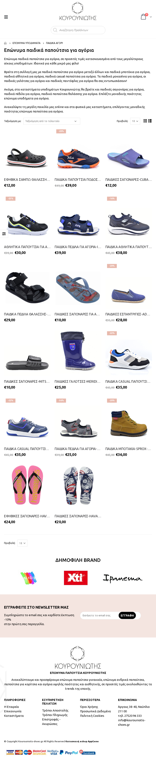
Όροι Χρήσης (89, 706)
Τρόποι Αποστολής (55, 710)
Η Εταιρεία (11, 706)
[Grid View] (145, 121)
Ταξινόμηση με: (12, 121)
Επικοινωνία (13, 711)
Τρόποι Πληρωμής (55, 715)
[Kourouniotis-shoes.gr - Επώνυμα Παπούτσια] (78, 11)
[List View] (150, 121)
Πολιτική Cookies (92, 715)
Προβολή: (122, 121)
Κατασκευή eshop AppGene (82, 741)
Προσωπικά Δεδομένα (95, 711)
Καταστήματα (14, 715)
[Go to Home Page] (5, 43)
